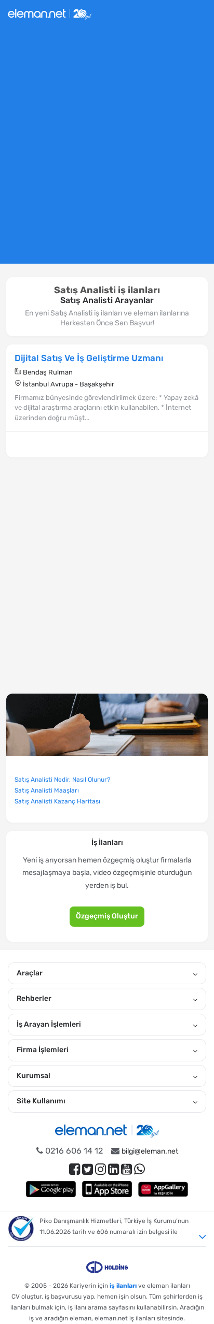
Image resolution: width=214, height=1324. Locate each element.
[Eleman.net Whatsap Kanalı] (139, 1169)
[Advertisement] (107, 149)
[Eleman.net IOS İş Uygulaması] (107, 1189)
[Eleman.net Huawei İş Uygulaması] (163, 1189)
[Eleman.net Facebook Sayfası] (74, 1169)
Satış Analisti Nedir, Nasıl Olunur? (62, 779)
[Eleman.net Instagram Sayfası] (100, 1169)
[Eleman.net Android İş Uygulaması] (51, 1189)
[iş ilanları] (49, 12)
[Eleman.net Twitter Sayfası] (87, 1169)
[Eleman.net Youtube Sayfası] (126, 1169)
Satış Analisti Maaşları (47, 790)
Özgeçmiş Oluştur (107, 916)
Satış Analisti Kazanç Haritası (57, 801)
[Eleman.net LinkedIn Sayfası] (113, 1169)
